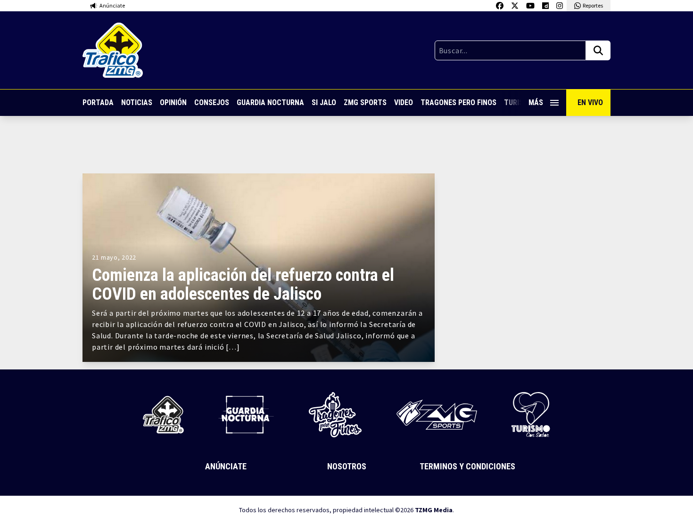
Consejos (211, 102)
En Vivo (590, 102)
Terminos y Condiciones (467, 466)
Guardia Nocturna (270, 102)
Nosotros (346, 466)
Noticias (136, 102)
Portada (98, 102)
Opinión (173, 102)
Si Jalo (324, 102)
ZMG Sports (365, 102)
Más (535, 102)
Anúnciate (226, 466)
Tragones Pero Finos (458, 102)
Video (403, 102)
